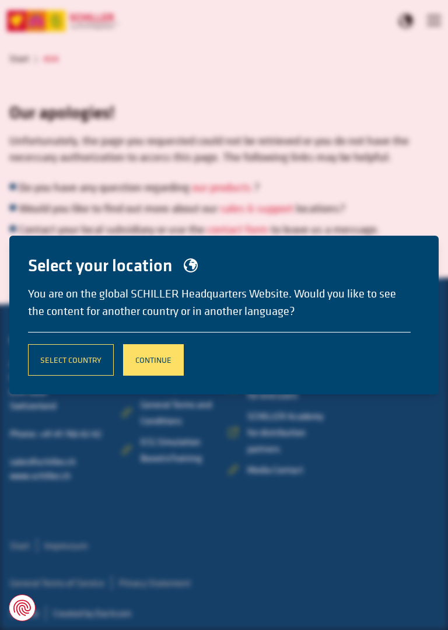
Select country (71, 359)
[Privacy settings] (22, 607)
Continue (153, 359)
